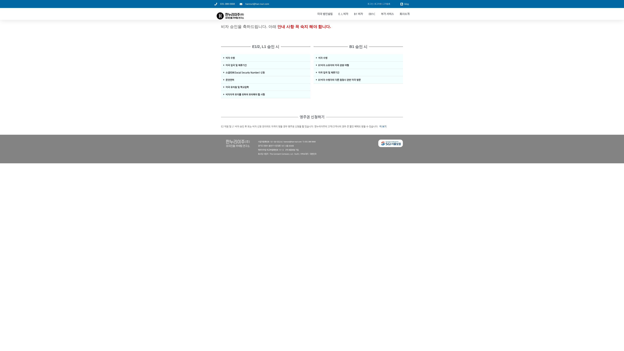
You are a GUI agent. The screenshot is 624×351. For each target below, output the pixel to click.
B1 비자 (358, 13)
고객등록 (386, 4)
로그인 (370, 4)
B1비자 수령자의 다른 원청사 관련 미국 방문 (339, 79)
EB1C (372, 13)
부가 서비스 (387, 13)
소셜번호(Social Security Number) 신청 (245, 72)
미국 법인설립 (325, 13)
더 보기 (382, 126)
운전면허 (230, 79)
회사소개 (405, 13)
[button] (265, 58)
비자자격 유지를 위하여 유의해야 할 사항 (245, 94)
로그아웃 (378, 4)
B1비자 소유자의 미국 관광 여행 (333, 65)
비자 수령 (230, 58)
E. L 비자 (343, 13)
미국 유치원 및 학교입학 (237, 87)
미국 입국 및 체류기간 (236, 65)
